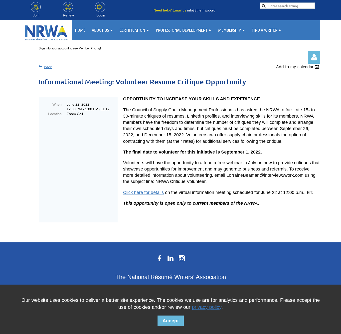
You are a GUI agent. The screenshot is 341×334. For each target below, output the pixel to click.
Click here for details (143, 192)
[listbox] (298, 67)
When (57, 104)
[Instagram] (181, 258)
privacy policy (206, 307)
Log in (314, 57)
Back (48, 67)
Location (55, 114)
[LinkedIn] (170, 258)
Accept (171, 320)
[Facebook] (159, 258)
